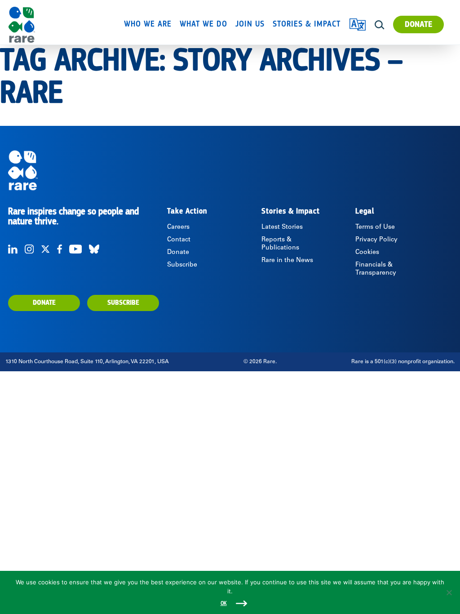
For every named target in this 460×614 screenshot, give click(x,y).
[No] (448, 592)
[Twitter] (45, 249)
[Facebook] (59, 249)
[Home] (41, 25)
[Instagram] (29, 249)
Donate (418, 24)
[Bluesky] (94, 249)
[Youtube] (75, 249)
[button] (380, 25)
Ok (224, 603)
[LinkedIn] (13, 249)
